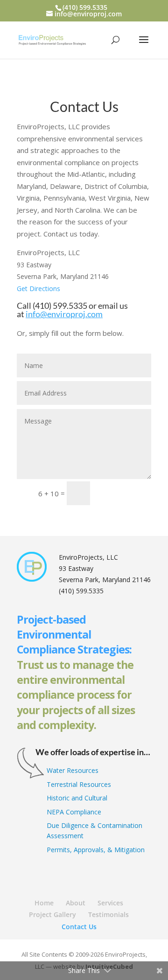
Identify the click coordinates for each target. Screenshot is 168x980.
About (75, 902)
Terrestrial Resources (79, 784)
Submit (125, 493)
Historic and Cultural (77, 797)
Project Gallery (52, 914)
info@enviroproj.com (64, 314)
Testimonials (108, 914)
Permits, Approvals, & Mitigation (96, 849)
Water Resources (72, 770)
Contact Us (79, 926)
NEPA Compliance (74, 811)
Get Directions (38, 288)
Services (110, 902)
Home (44, 902)
